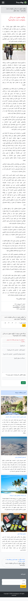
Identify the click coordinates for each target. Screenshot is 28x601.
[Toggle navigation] (3, 2)
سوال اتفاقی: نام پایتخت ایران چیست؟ (16, 375)
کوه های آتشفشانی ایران (20, 457)
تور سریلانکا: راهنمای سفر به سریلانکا (18, 495)
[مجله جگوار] (21, 2)
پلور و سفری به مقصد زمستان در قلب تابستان (16, 417)
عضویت (23, 586)
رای (24, 325)
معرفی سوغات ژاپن (22, 534)
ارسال (23, 383)
